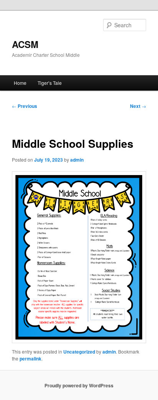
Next (138, 105)
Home (20, 82)
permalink (30, 358)
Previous (24, 105)
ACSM (25, 44)
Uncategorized (79, 351)
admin (77, 159)
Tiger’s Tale (50, 82)
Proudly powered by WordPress (79, 385)
